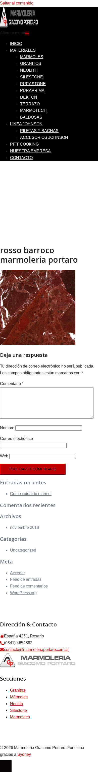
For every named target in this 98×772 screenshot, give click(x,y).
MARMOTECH (33, 110)
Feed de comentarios (29, 586)
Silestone (18, 710)
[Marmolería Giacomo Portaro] (19, 26)
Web (4, 456)
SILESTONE (31, 77)
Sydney (24, 754)
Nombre (7, 428)
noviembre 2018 (24, 527)
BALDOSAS (31, 117)
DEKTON (28, 97)
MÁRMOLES (31, 57)
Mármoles (19, 697)
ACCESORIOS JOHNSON (44, 137)
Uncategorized (23, 550)
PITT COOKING (24, 144)
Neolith (16, 704)
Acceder (17, 573)
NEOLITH (29, 70)
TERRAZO (30, 104)
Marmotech (20, 717)
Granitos (17, 690)
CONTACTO (21, 158)
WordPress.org (23, 593)
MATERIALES (23, 50)
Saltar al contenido (16, 3)
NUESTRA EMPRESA (30, 151)
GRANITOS (30, 63)
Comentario (11, 384)
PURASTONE (33, 84)
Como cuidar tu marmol (31, 494)
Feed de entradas (25, 579)
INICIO (16, 43)
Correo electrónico (16, 438)
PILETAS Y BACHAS (39, 131)
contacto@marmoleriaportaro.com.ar (36, 649)
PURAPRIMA (32, 90)
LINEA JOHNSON (26, 124)
